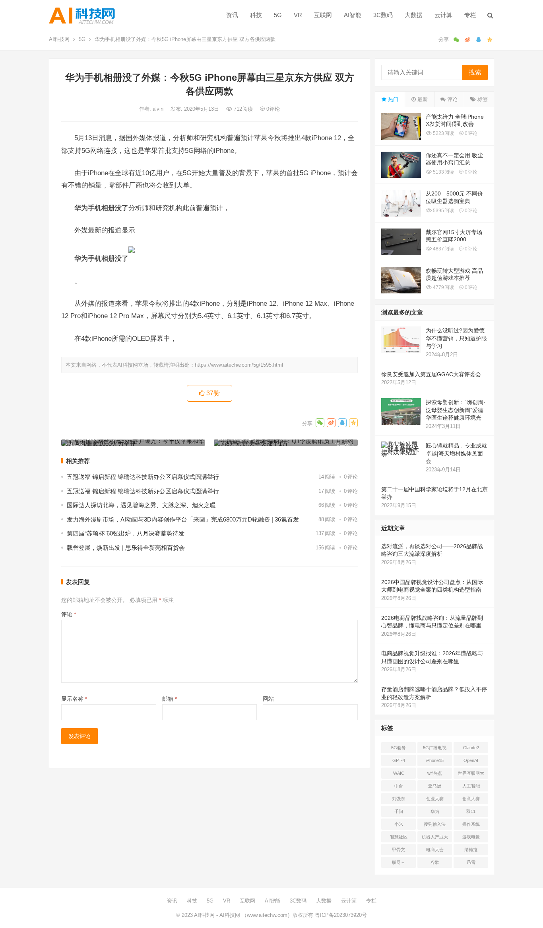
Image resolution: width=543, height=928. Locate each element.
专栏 (470, 15)
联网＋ (398, 862)
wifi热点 (434, 773)
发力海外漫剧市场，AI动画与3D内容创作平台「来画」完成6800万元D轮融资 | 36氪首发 (183, 519)
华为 (435, 811)
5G (278, 15)
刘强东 (398, 798)
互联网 (323, 15)
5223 (443, 133)
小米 (398, 824)
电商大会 (435, 849)
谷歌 (435, 862)
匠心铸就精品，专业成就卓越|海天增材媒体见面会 (456, 453)
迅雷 (471, 862)
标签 (482, 99)
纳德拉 (470, 849)
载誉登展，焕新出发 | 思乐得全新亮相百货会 (126, 547)
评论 (68, 614)
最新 (422, 99)
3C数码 (383, 15)
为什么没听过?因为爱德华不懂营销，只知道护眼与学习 (456, 338)
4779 (443, 287)
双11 (470, 811)
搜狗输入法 (435, 824)
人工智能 (471, 785)
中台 (398, 785)
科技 (256, 15)
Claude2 (471, 747)
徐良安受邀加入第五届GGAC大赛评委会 (431, 374)
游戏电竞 (471, 836)
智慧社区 (398, 836)
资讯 (232, 15)
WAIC (398, 773)
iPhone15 (435, 760)
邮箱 (169, 699)
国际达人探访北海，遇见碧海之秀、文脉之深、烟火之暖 (141, 505)
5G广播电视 (434, 747)
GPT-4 (398, 760)
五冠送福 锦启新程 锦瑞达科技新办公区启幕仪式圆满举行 (143, 476)
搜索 (475, 72)
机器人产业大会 (435, 838)
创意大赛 (471, 798)
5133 (443, 172)
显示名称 (74, 699)
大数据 (414, 15)
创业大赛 (435, 798)
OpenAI (470, 760)
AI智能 (352, 15)
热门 (392, 99)
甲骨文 (398, 849)
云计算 (443, 15)
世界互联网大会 (471, 775)
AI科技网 (59, 39)
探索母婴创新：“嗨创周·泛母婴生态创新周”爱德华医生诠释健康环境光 (455, 410)
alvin (159, 109)
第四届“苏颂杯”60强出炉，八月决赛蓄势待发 (125, 533)
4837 (443, 249)
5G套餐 (398, 747)
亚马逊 (434, 785)
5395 (443, 210)
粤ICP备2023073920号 (340, 915)
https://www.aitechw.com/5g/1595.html (239, 365)
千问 (398, 811)
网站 (268, 699)
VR (298, 15)
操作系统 (471, 824)
